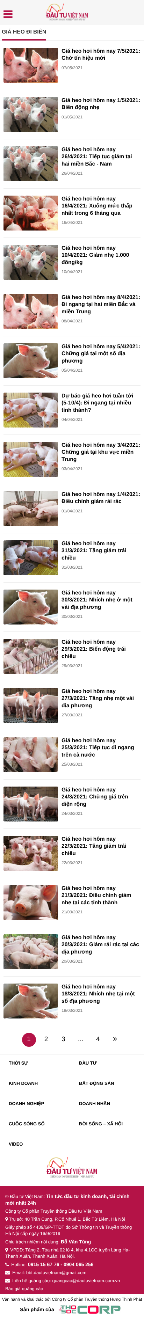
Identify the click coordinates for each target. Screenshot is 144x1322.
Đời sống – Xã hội (101, 1124)
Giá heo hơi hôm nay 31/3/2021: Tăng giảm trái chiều (94, 551)
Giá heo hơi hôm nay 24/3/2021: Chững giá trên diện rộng (95, 797)
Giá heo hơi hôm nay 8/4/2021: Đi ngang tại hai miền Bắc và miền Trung (101, 304)
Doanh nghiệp (26, 1103)
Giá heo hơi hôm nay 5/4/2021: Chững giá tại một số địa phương (101, 354)
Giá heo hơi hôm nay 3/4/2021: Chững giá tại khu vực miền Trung (101, 452)
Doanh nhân (94, 1103)
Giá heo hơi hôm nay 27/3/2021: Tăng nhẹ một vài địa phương (98, 698)
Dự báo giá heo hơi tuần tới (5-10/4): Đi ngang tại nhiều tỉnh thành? (97, 403)
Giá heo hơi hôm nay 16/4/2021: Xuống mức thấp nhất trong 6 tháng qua (97, 206)
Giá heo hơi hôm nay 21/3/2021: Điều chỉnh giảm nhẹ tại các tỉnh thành (96, 895)
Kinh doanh (23, 1083)
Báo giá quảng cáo (24, 1288)
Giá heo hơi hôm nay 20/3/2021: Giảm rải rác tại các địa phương (100, 945)
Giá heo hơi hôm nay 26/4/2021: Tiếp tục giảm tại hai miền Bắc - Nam (97, 157)
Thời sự (18, 1063)
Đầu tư (88, 1063)
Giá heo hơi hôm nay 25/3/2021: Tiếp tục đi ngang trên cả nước (98, 748)
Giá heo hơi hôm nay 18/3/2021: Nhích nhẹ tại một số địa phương (98, 994)
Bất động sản (96, 1083)
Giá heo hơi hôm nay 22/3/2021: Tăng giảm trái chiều (94, 846)
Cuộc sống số (27, 1124)
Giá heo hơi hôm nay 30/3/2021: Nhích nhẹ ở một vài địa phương (97, 600)
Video (16, 1144)
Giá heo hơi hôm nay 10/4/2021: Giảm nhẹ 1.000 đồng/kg (95, 255)
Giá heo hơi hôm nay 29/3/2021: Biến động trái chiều (94, 649)
